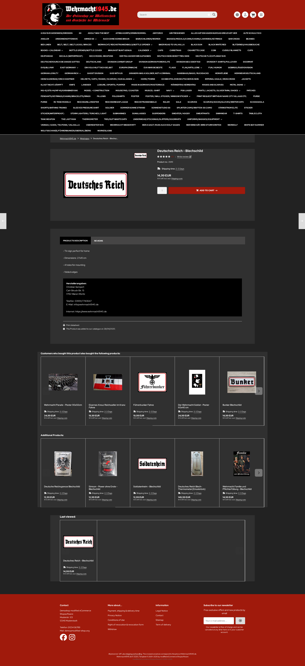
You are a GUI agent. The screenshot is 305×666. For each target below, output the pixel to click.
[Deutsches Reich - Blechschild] (78, 542)
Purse (256, 96)
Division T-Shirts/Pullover (222, 62)
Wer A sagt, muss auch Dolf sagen (161, 125)
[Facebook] (63, 637)
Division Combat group (120, 62)
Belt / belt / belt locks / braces (74, 44)
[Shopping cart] (253, 14)
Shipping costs (177, 178)
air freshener (177, 33)
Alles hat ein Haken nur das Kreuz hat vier (214, 33)
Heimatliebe (221, 73)
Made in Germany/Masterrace (147, 85)
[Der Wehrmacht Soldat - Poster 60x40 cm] (197, 382)
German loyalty (49, 73)
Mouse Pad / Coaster (127, 90)
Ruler (166, 102)
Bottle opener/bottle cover (85, 50)
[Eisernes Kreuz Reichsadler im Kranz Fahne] (108, 382)
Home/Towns (148, 79)
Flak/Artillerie (191, 67)
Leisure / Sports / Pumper (111, 85)
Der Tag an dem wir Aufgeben (135, 56)
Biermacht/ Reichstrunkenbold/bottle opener (124, 44)
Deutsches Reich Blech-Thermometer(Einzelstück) (192, 487)
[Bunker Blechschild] (242, 382)
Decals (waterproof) (71, 56)
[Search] (214, 15)
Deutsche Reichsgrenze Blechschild (62, 486)
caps (160, 50)
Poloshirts (118, 96)
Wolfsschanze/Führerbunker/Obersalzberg (66, 130)
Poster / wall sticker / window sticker (166, 96)
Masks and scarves (213, 85)
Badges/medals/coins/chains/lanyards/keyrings (194, 39)
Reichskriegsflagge (116, 102)
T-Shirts (238, 113)
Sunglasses (139, 113)
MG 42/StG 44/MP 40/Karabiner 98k (59, 90)
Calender (143, 50)
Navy (169, 90)
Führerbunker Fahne (143, 405)
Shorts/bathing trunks (54, 107)
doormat (248, 62)
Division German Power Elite (154, 62)
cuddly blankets (231, 50)
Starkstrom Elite (228, 107)
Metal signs (236, 85)
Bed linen (46, 44)
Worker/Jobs (104, 130)
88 (80, 33)
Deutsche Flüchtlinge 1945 (211, 56)
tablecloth (255, 113)
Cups (250, 50)
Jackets (246, 79)
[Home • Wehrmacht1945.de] (80, 24)
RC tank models (62, 102)
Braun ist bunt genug (120, 50)
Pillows (101, 96)
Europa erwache (128, 67)
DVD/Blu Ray (47, 67)
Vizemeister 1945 (95, 125)
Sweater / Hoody (181, 113)
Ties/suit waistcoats (115, 119)
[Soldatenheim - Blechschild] (152, 464)
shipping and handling (134, 654)
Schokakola (257, 102)
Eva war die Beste (153, 67)
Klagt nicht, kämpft (52, 85)
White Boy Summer (254, 125)
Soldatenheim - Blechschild (147, 486)
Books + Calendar (51, 50)
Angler (45, 39)
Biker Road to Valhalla (172, 44)
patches (251, 90)
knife (72, 85)
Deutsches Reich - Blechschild (78, 560)
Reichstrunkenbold (145, 102)
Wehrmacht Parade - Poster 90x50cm (63, 405)
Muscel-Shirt (152, 90)
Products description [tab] (75, 240)
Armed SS (89, 39)
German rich (71, 73)
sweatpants (203, 113)
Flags (172, 67)
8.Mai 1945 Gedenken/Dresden (56, 33)
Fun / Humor (215, 67)
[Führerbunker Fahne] (152, 382)
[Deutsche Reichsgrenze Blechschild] (63, 464)
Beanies (250, 39)
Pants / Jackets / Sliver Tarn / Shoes (218, 90)
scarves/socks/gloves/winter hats (223, 102)
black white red (217, 44)
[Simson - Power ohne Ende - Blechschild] (108, 464)
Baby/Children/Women (148, 39)
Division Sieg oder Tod (188, 62)
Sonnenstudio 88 (161, 107)
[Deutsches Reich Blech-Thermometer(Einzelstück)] (197, 464)
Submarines (119, 113)
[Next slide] (259, 391)
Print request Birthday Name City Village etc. (222, 96)
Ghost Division (95, 73)
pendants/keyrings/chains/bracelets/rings (66, 96)
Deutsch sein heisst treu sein (173, 56)
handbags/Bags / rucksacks (193, 73)
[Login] (245, 14)
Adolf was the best (98, 33)
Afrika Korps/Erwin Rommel (131, 33)
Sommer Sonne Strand (132, 107)
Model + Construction (96, 90)
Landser (86, 85)
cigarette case (196, 50)
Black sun (196, 44)
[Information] (209, 14)
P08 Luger (186, 90)
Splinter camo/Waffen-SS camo (194, 107)
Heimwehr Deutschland (247, 73)
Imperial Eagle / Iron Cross (220, 79)
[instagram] (72, 637)
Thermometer (90, 119)
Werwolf (233, 125)
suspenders (158, 113)
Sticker (248, 107)
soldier (109, 107)
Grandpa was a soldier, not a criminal (150, 73)
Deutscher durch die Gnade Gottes (60, 62)
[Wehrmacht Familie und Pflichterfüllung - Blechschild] (242, 464)
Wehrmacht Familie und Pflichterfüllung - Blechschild (237, 487)
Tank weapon (48, 119)
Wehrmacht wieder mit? (123, 125)
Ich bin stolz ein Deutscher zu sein (180, 79)
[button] (140, 155)
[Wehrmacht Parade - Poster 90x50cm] (63, 382)
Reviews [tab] (98, 241)
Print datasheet (72, 325)
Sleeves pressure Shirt (86, 107)
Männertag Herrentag (183, 85)
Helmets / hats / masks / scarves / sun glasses (106, 79)
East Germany (68, 67)
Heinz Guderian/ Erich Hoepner (57, 79)
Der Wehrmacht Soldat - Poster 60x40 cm (193, 406)
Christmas (175, 50)
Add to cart (207, 190)
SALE (178, 102)
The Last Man (68, 119)
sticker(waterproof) (52, 113)
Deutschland (93, 62)
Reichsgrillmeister (88, 102)
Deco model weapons (101, 56)
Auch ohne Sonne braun (116, 39)
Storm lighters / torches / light (89, 113)
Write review (183, 156)
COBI (213, 50)
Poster (135, 96)
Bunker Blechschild (232, 405)
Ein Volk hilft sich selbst (99, 67)
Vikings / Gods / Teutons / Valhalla (60, 125)
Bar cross (234, 39)
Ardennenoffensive (66, 39)
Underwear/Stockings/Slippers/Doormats (157, 119)
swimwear (221, 113)
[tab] (96, 427)
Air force (158, 33)
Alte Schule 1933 (252, 33)
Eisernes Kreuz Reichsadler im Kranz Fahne (107, 406)
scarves (192, 102)
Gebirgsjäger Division (240, 67)
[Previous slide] (46, 391)
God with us (116, 73)
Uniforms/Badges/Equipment (203, 119)
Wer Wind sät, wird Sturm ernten (203, 125)
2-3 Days (180, 168)
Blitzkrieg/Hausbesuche (246, 44)
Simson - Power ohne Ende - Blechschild (103, 487)
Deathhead (47, 56)
